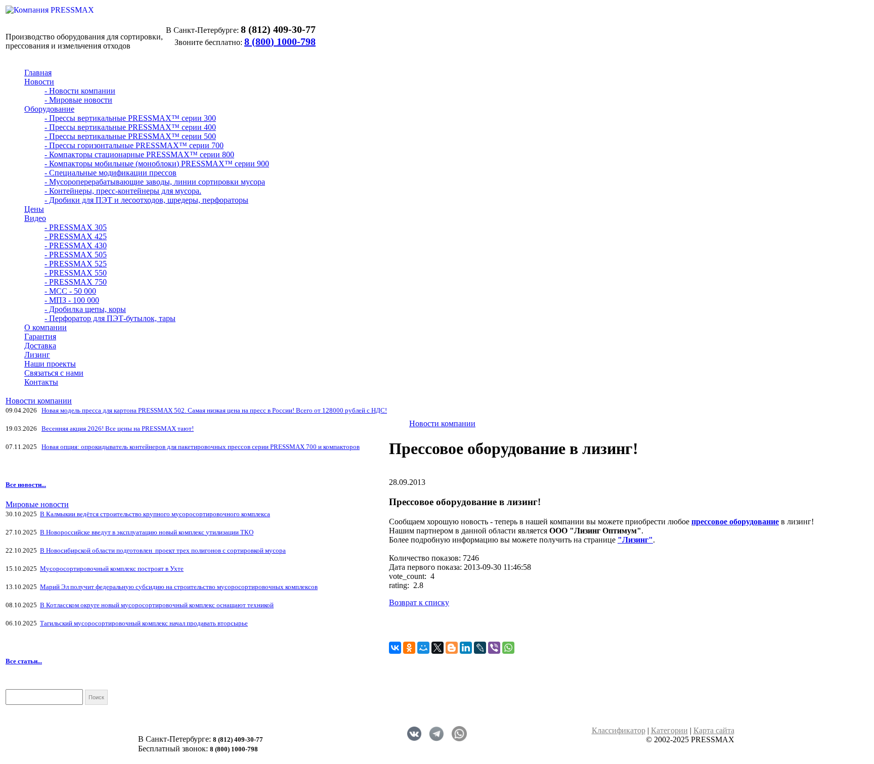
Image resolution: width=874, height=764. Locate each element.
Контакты (41, 382)
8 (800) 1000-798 (280, 41)
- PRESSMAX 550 (76, 272)
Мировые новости (37, 504)
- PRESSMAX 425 (76, 236)
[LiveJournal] (480, 648)
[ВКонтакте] (395, 648)
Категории (669, 730)
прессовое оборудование (735, 521)
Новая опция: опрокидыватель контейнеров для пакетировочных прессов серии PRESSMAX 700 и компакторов (200, 447)
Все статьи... (24, 661)
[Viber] (494, 648)
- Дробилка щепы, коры (85, 309)
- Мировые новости (78, 100)
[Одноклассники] (409, 648)
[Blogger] (452, 648)
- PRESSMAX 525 (76, 263)
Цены (34, 209)
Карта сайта (713, 730)
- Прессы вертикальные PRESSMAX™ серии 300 (130, 118)
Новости (39, 81)
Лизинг (37, 354)
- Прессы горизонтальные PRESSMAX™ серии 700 (134, 145)
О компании (45, 327)
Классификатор (618, 730)
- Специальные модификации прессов (111, 172)
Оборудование (49, 109)
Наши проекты (50, 363)
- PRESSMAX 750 (76, 282)
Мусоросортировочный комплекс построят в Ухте (112, 568)
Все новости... (26, 484)
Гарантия (40, 336)
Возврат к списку (419, 602)
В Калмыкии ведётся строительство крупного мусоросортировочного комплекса (155, 514)
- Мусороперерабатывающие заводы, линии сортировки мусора (155, 181)
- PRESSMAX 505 (76, 254)
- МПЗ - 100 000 (72, 300)
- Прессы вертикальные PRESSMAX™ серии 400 (130, 127)
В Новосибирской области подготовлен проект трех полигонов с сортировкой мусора (163, 550)
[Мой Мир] (423, 648)
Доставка (40, 345)
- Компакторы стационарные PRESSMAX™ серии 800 (139, 154)
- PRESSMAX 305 (76, 227)
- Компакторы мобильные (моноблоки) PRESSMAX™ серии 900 (157, 163)
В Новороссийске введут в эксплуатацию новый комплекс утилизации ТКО (146, 532)
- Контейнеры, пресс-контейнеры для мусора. (123, 191)
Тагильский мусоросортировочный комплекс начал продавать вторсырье (144, 623)
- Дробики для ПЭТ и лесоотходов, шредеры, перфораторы (146, 200)
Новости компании (39, 400)
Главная (38, 72)
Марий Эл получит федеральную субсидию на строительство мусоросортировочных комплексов (179, 587)
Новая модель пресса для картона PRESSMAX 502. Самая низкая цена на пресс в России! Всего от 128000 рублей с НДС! (214, 410)
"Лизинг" (635, 539)
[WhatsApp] (508, 648)
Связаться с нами (53, 373)
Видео (35, 218)
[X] (437, 648)
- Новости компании (80, 90)
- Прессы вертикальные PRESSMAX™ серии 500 (130, 136)
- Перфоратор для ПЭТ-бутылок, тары (110, 318)
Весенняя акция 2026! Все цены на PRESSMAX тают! (117, 428)
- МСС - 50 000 (70, 291)
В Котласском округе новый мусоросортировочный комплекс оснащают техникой (157, 605)
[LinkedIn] (466, 648)
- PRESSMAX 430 (76, 245)
